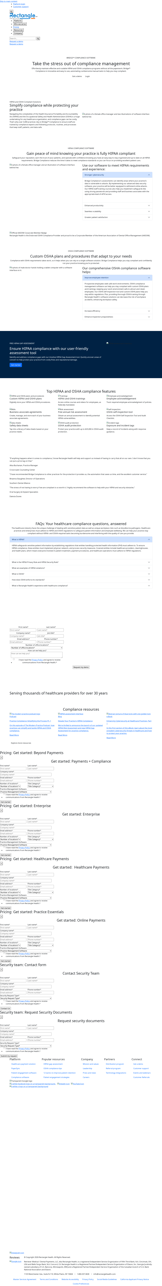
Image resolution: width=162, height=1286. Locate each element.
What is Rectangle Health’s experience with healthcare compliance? (40, 585)
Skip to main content (8, 1)
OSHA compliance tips (53, 1068)
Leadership (87, 1068)
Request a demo (16, 41)
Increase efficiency (92, 311)
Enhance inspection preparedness (99, 317)
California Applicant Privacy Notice (134, 1279)
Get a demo (77, 76)
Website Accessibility (70, 1279)
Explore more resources (21, 743)
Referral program (113, 1068)
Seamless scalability (93, 211)
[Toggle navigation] (36, 16)
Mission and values (91, 1064)
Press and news (89, 1073)
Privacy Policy (37, 660)
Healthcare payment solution (23, 1064)
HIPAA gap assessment (53, 1064)
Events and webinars (142, 1073)
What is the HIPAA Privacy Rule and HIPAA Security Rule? (35, 562)
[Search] (11, 11)
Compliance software (20, 1077)
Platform (17, 20)
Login (87, 76)
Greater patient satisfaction (96, 217)
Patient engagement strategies (56, 1077)
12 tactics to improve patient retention (60, 1073)
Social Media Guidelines (107, 1279)
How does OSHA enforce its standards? (28, 580)
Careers (86, 1077)
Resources (18, 30)
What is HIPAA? (18, 539)
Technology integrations (116, 1073)
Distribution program (115, 1064)
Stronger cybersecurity (94, 175)
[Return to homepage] (23, 16)
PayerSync (15, 1068)
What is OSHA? (18, 574)
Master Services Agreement (24, 1279)
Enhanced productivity (94, 205)
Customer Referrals (141, 1077)
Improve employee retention (97, 277)
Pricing (16, 27)
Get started (15, 365)
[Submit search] (38, 38)
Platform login (19, 4)
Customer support (21, 6)
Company (18, 33)
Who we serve (20, 24)
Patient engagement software (23, 1073)
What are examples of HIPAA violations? (28, 568)
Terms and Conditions (49, 1279)
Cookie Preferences (81, 1284)
